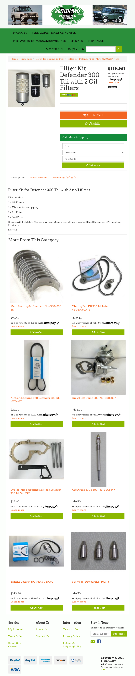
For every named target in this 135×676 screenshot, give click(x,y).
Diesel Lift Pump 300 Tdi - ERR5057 (94, 398)
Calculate (94, 165)
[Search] (118, 49)
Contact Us (42, 636)
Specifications (38, 177)
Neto (103, 670)
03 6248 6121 (55, 49)
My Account (15, 629)
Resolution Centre (14, 645)
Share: (64, 94)
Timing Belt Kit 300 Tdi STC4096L (32, 581)
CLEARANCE (96, 41)
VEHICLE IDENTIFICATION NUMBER (54, 32)
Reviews (58, 177)
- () (72, 49)
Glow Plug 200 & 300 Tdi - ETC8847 (93, 489)
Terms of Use (70, 629)
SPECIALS (77, 41)
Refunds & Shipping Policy (72, 645)
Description (18, 177)
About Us (41, 629)
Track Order (15, 636)
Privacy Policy (71, 636)
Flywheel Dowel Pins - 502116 (90, 581)
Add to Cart (94, 115)
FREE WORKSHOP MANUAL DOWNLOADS (39, 41)
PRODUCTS (20, 32)
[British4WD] (67, 14)
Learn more (113, 82)
